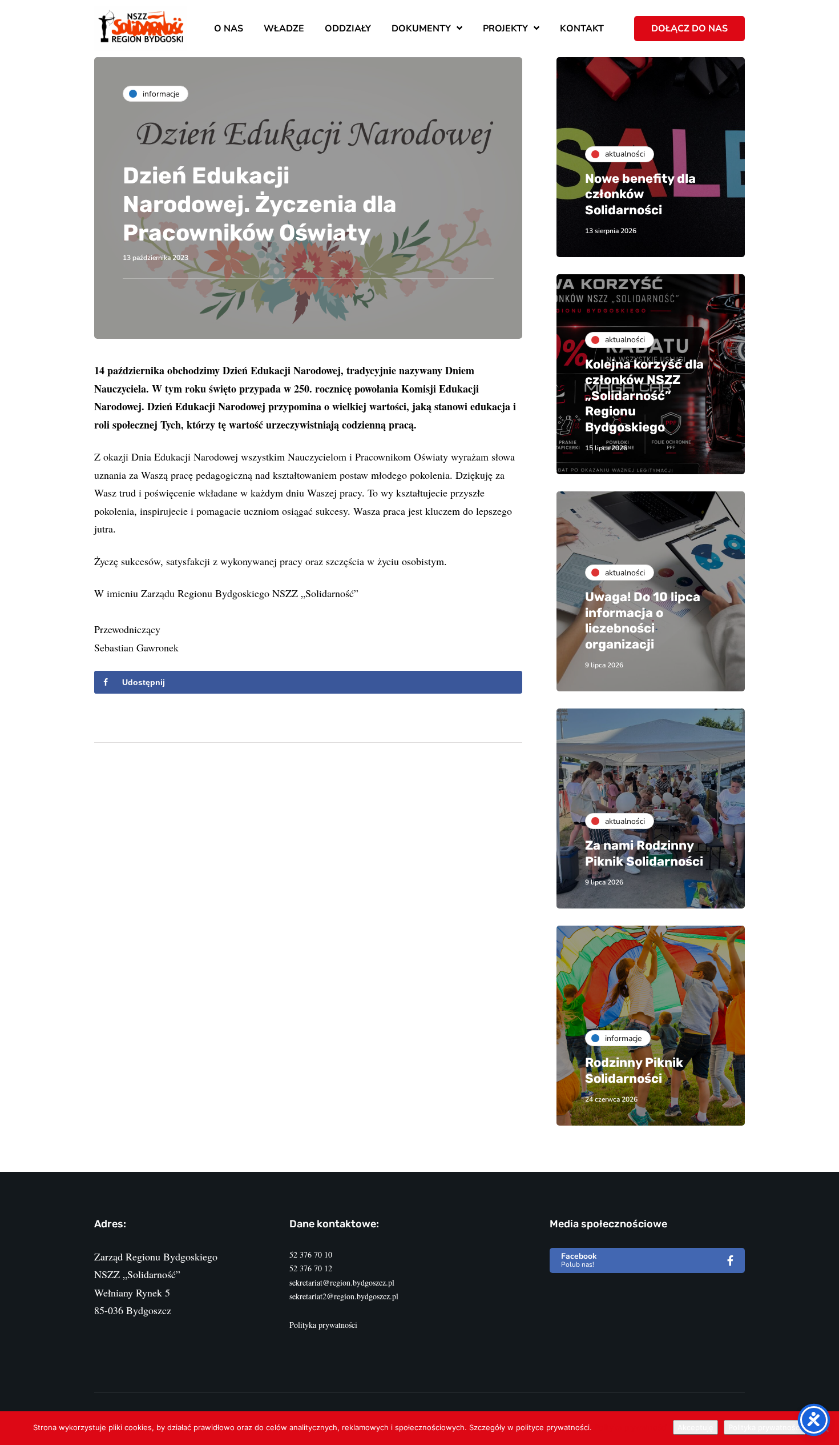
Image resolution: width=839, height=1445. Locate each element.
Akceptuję (695, 1427)
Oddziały (348, 28)
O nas (228, 28)
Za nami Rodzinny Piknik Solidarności (644, 853)
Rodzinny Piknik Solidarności (634, 1070)
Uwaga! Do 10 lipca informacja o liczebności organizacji (642, 620)
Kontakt (582, 28)
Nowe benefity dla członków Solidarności (640, 194)
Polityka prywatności (323, 1324)
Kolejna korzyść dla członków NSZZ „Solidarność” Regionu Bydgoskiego (644, 396)
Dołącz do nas (689, 28)
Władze (284, 28)
